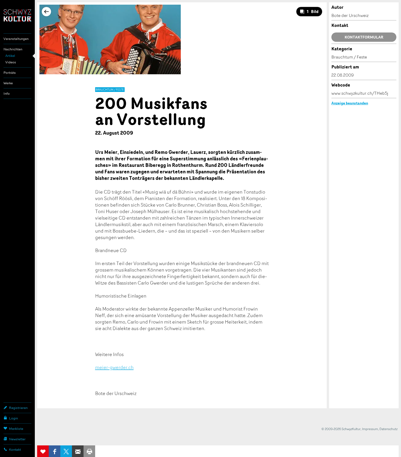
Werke (8, 83)
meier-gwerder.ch (114, 367)
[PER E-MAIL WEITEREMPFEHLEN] (78, 451)
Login (13, 418)
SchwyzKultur (17, 15)
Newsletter (17, 439)
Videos (10, 62)
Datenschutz (388, 429)
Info (6, 93)
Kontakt (15, 449)
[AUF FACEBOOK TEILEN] (54, 451)
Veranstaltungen (16, 38)
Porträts (9, 72)
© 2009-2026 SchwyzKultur (341, 429)
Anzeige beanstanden (349, 103)
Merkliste (16, 428)
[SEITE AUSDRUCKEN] (89, 451)
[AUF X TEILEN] (66, 451)
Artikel (10, 55)
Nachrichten (12, 49)
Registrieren (18, 407)
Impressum (370, 429)
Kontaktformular (364, 37)
